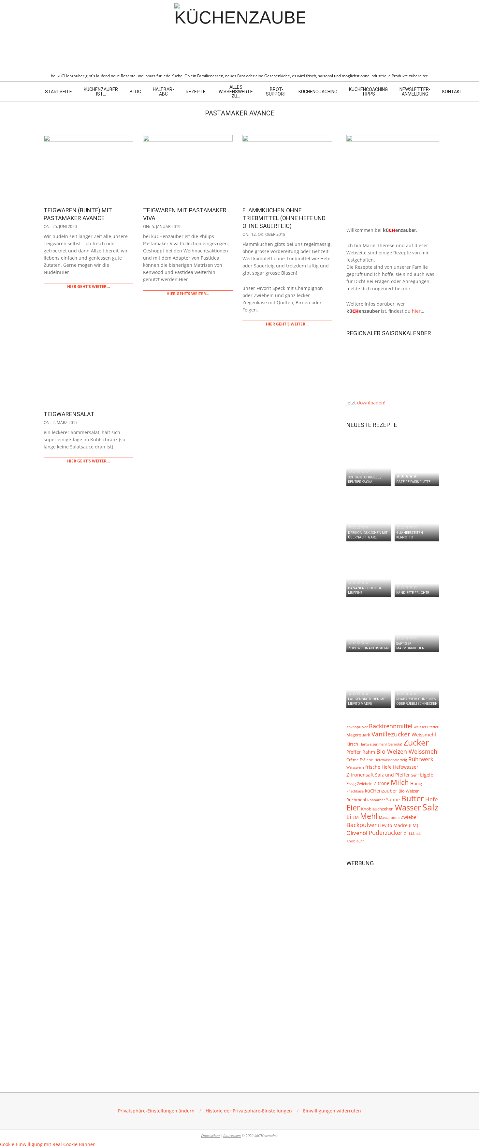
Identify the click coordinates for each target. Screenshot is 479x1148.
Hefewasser (405, 767)
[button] (156, 1111)
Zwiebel (409, 817)
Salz (430, 807)
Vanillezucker (390, 734)
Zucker (416, 742)
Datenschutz (210, 1135)
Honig (416, 783)
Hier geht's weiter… (88, 286)
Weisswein (355, 767)
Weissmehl (424, 734)
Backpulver (361, 825)
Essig (351, 783)
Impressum (232, 1135)
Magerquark (358, 735)
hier (416, 311)
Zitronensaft (360, 774)
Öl (406, 833)
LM (356, 817)
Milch (400, 782)
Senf (415, 775)
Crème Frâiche (359, 759)
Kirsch (352, 744)
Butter (412, 798)
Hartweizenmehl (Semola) (380, 744)
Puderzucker (385, 832)
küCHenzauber (381, 791)
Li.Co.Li (415, 833)
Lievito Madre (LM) (398, 825)
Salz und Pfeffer (392, 775)
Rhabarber (376, 800)
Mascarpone (389, 817)
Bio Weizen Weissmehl (407, 751)
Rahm (368, 752)
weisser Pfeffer (426, 727)
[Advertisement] (392, 970)
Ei (348, 817)
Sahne (393, 800)
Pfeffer (353, 752)
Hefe (431, 799)
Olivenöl (356, 833)
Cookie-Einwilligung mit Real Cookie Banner (47, 1144)
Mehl (369, 816)
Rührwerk (420, 759)
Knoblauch (355, 841)
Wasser (408, 807)
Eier (353, 807)
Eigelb (426, 774)
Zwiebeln (364, 783)
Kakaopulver (357, 726)
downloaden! (371, 403)
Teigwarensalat (69, 414)
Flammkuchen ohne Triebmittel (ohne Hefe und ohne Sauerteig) (284, 218)
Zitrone (381, 783)
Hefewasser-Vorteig (390, 759)
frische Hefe (378, 767)
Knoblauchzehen (377, 809)
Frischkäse (355, 791)
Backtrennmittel (391, 726)
